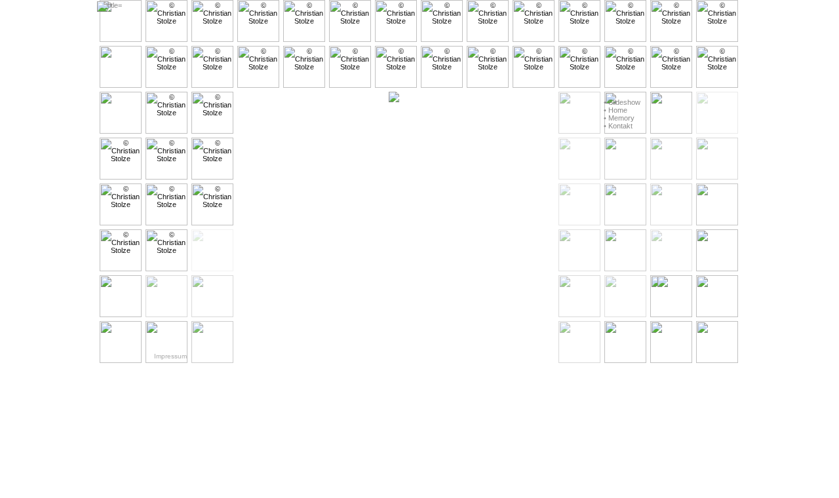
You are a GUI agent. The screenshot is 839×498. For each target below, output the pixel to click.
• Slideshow (622, 102)
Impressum (170, 356)
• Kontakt (618, 126)
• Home (615, 110)
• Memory (619, 118)
